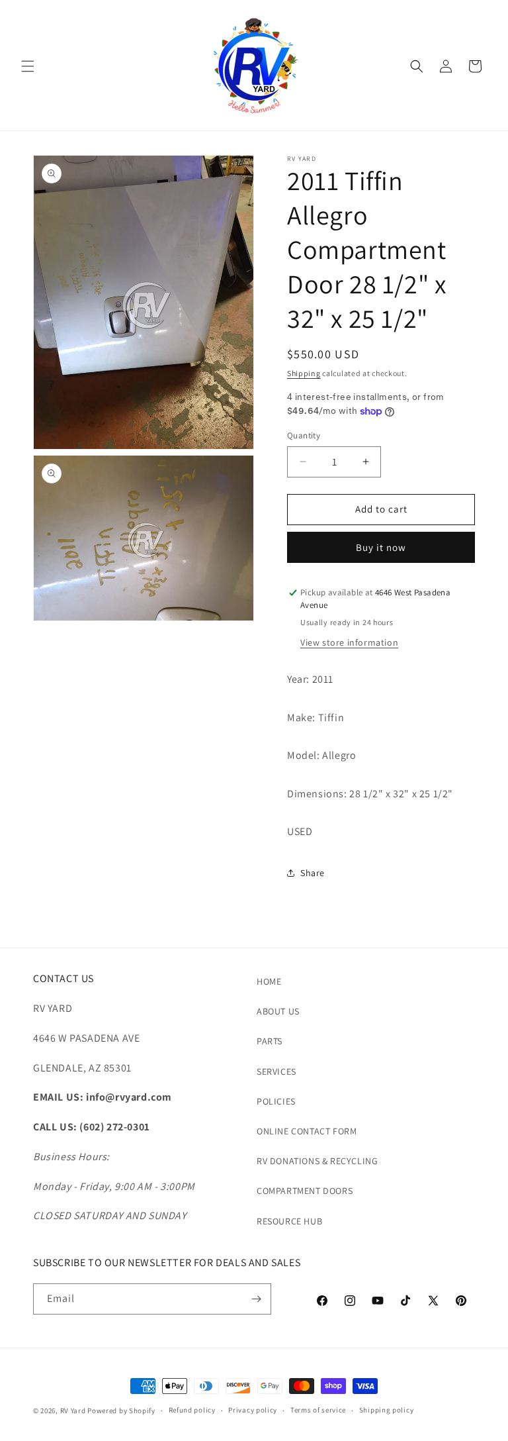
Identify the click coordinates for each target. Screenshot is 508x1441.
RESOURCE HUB (289, 1221)
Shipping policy (386, 1410)
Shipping (304, 373)
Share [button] (312, 873)
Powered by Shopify (121, 1410)
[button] (27, 66)
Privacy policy (252, 1410)
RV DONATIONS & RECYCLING (317, 1161)
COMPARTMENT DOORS (305, 1191)
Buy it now (381, 547)
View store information (349, 642)
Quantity (303, 435)
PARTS (269, 1041)
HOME (269, 981)
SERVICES (276, 1071)
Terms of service (318, 1410)
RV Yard (74, 1410)
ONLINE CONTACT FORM (307, 1131)
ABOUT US (278, 1011)
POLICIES (276, 1101)
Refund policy (192, 1410)
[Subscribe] (256, 1299)
